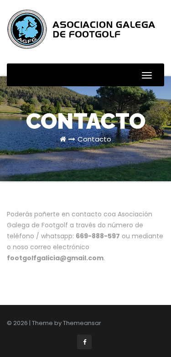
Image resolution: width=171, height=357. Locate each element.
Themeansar (82, 323)
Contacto (94, 139)
